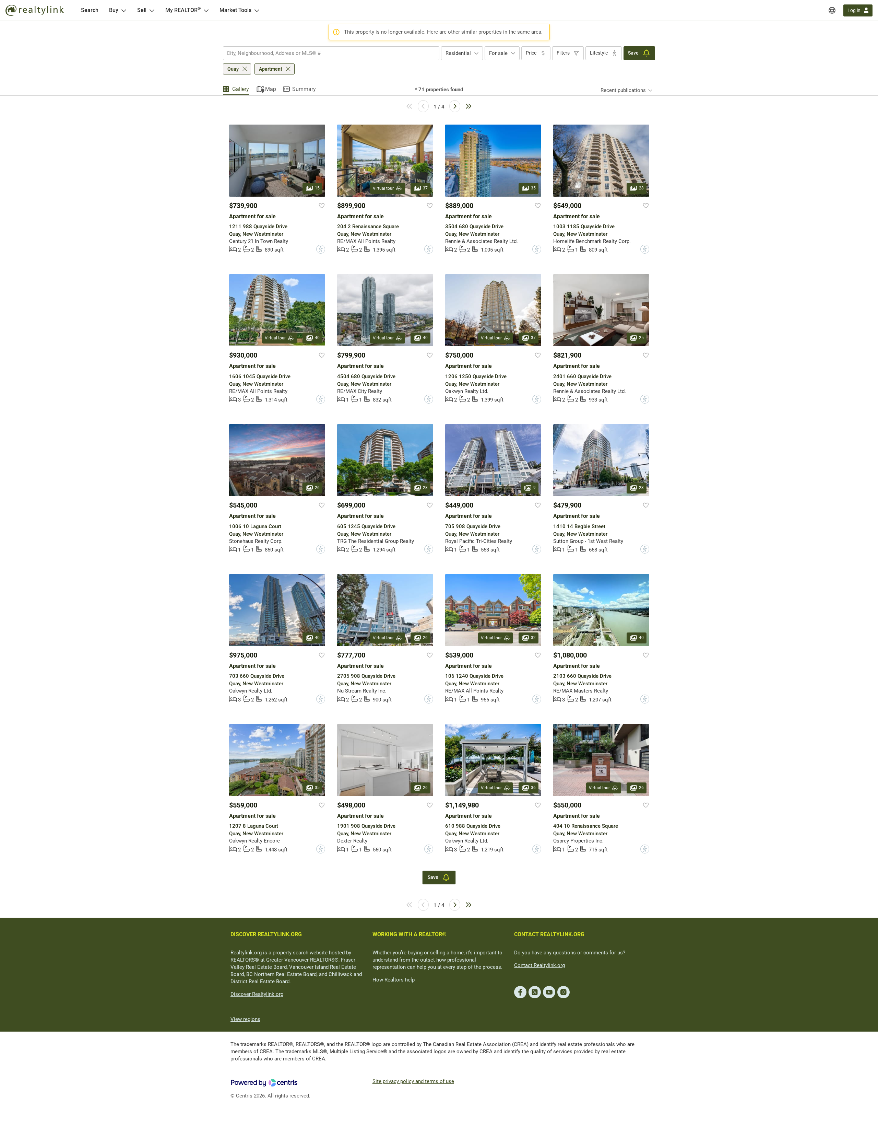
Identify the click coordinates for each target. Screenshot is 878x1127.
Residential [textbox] (458, 53)
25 (641, 338)
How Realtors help (393, 980)
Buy (113, 10)
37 (425, 188)
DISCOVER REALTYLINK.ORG (266, 934)
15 (317, 188)
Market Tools (235, 10)
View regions (245, 1019)
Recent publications (623, 90)
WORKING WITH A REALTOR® (409, 934)
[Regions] (832, 10)
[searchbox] (327, 53)
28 (641, 188)
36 (533, 787)
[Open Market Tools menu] (257, 10)
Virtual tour (383, 188)
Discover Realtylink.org (256, 994)
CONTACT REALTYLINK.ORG (549, 934)
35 (533, 188)
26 (317, 488)
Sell (141, 10)
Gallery (240, 89)
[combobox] (331, 53)
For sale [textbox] (498, 53)
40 (317, 338)
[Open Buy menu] (124, 10)
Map (270, 89)
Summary (304, 89)
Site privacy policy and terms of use (413, 1081)
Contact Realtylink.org (539, 965)
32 (533, 637)
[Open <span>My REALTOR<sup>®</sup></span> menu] (206, 10)
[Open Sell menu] (152, 10)
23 (641, 488)
